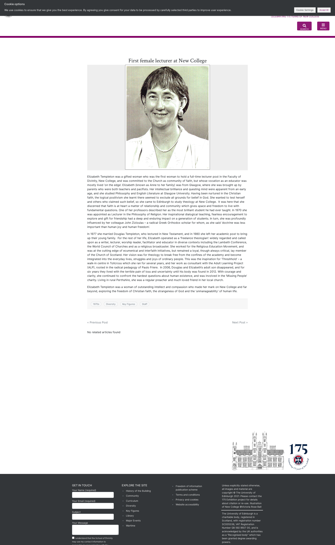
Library (130, 515)
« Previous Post (97, 322)
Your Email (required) (83, 501)
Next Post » (240, 322)
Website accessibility (187, 504)
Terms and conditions (188, 494)
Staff (144, 304)
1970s (96, 304)
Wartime (130, 525)
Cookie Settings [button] (305, 10)
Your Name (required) (84, 490)
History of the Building (138, 490)
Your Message (80, 522)
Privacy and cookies (187, 499)
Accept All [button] (324, 10)
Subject (76, 512)
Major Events (133, 520)
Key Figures (128, 304)
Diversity (111, 304)
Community (132, 495)
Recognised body (238, 534)
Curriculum (132, 500)
